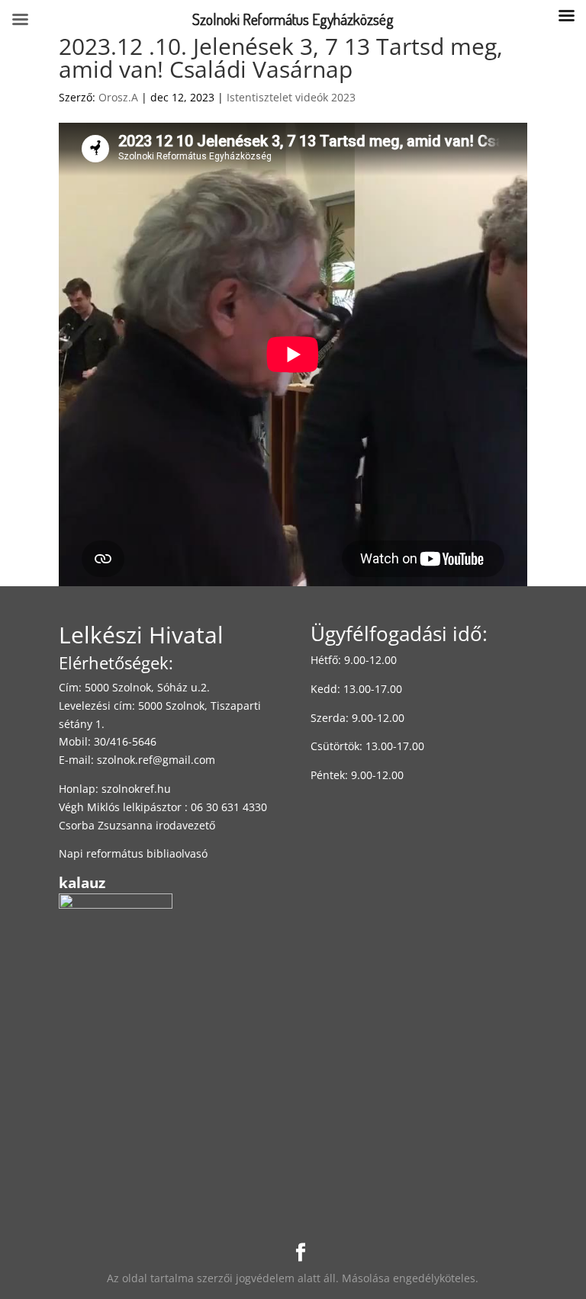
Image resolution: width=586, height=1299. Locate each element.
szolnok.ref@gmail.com (156, 759)
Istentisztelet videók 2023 (291, 97)
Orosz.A (118, 97)
